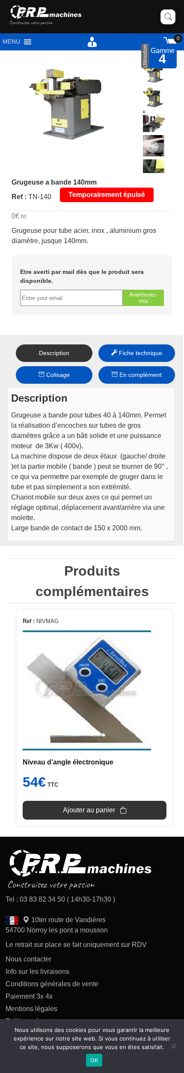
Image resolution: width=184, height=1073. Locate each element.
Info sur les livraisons (37, 971)
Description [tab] (54, 353)
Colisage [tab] (57, 374)
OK (94, 1060)
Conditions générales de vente (52, 984)
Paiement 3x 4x (29, 996)
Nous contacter (28, 959)
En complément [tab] (140, 374)
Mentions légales (31, 1008)
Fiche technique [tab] (139, 353)
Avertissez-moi (143, 297)
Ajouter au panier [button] (89, 810)
